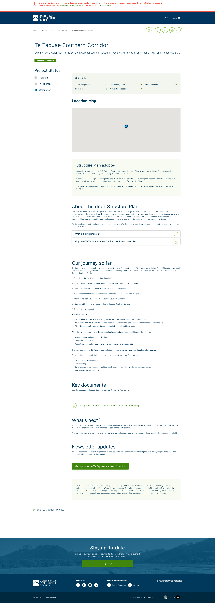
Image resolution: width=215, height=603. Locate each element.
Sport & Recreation (119, 585)
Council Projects (61, 30)
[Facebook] (158, 30)
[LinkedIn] (165, 30)
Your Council (46, 30)
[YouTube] (172, 30)
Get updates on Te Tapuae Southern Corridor (100, 466)
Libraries (136, 585)
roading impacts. (107, 5)
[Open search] (167, 18)
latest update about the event (72, 5)
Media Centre (51, 597)
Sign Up (107, 563)
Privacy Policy (38, 597)
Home (35, 30)
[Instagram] (179, 30)
